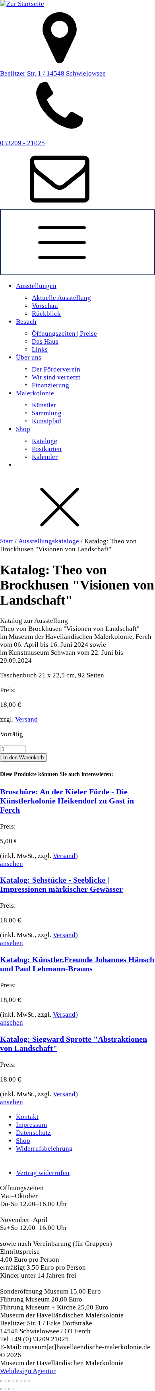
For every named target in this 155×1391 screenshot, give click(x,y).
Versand (26, 719)
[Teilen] (19, 1381)
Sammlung (47, 413)
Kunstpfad (46, 421)
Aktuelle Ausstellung (61, 298)
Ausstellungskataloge (48, 541)
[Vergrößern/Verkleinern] (3, 1381)
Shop (23, 429)
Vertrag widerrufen (43, 1173)
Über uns (28, 357)
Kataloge (44, 441)
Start (6, 541)
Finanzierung (50, 385)
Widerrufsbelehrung (44, 1148)
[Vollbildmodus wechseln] (11, 1381)
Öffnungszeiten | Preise (64, 333)
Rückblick (46, 313)
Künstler (44, 405)
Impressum (31, 1124)
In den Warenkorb (23, 758)
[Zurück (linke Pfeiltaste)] (3, 1389)
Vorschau (45, 305)
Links (40, 349)
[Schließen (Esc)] (27, 1381)
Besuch (26, 321)
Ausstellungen (36, 286)
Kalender (45, 457)
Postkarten (47, 449)
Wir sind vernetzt (56, 377)
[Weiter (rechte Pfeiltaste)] (11, 1389)
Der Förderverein (56, 369)
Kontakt (27, 1117)
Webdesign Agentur (28, 1371)
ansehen (11, 864)
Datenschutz (33, 1132)
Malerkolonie (35, 393)
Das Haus (45, 341)
